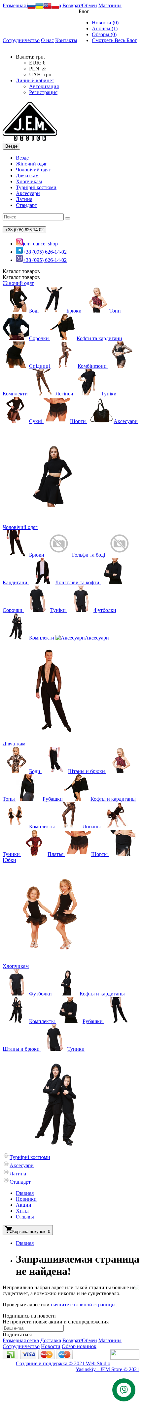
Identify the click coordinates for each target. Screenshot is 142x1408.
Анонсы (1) (105, 28)
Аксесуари (28, 193)
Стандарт (26, 205)
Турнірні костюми (36, 187)
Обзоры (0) (104, 34)
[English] (47, 8)
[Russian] (31, 8)
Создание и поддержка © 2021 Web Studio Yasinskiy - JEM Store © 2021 (77, 1366)
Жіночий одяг (31, 163)
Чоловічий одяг (33, 169)
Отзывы (25, 1216)
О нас (47, 40)
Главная (25, 1193)
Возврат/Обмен (79, 5)
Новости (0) (105, 22)
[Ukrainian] (39, 8)
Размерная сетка (21, 5)
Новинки (26, 1199)
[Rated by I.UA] (124, 1358)
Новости (50, 1346)
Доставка (50, 1340)
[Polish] (55, 8)
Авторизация (44, 86)
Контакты (66, 40)
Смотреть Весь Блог (114, 40)
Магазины (110, 5)
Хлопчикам (29, 181)
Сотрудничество (21, 40)
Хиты (22, 1211)
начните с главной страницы (83, 1304)
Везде (22, 158)
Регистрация (43, 92)
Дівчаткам (27, 175)
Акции (23, 1205)
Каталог (21, 277)
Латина (24, 199)
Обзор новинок (79, 1346)
